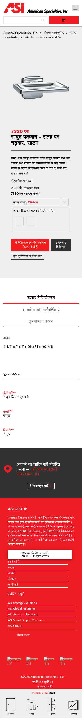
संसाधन (12, 578)
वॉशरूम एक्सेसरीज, (54, 32)
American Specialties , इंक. (20, 32)
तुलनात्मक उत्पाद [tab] (41, 321)
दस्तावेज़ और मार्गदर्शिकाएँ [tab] (41, 309)
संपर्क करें (13, 584)
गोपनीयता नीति (44, 686)
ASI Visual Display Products (26, 620)
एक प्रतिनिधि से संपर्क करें (27, 256)
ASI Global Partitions (21, 608)
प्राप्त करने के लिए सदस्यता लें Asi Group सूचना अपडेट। (35, 554)
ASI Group (14, 626)
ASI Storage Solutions (22, 603)
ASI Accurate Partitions (23, 614)
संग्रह (11, 567)
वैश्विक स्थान (23, 635)
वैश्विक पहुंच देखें (39, 485)
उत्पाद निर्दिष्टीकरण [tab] (41, 297)
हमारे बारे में (13, 561)
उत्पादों (11, 573)
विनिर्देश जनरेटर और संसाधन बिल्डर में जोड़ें (30, 245)
